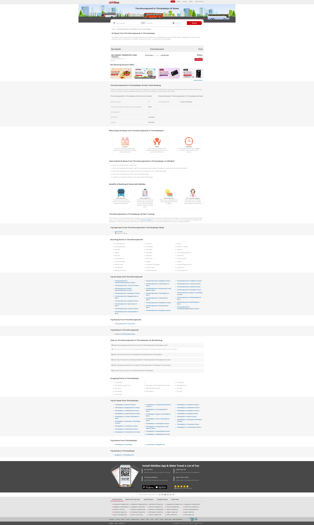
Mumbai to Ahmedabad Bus (156, 509)
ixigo (116, 523)
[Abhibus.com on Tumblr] (170, 494)
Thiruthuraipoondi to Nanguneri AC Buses (127, 293)
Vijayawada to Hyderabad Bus (192, 504)
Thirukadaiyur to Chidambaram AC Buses (127, 410)
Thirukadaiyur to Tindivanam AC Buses (126, 429)
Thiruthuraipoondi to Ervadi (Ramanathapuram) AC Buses (123, 289)
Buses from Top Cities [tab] (133, 499)
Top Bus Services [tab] (162, 499)
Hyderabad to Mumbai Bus (156, 504)
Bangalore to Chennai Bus (138, 507)
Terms (157, 519)
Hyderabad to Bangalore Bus (121, 504)
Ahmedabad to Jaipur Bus (120, 512)
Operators (112, 519)
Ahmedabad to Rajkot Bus (138, 512)
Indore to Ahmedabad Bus (191, 509)
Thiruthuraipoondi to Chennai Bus (125, 323)
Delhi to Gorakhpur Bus (155, 514)
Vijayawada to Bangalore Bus (174, 504)
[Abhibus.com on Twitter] (162, 494)
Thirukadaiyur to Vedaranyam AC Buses (157, 423)
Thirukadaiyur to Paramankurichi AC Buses (127, 432)
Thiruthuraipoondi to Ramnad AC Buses (126, 301)
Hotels (185, 1)
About (122, 519)
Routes (118, 519)
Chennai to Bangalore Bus (156, 507)
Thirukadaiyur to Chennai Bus (123, 444)
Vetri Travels (118, 231)
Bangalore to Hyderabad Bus (121, 507)
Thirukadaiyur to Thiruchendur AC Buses (189, 427)
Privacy (161, 519)
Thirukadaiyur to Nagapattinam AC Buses (127, 407)
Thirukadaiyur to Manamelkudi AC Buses (158, 431)
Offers (191, 1)
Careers (142, 519)
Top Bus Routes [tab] (117, 499)
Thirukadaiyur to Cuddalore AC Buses (188, 404)
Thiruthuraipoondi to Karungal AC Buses (189, 289)
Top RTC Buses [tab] (148, 499)
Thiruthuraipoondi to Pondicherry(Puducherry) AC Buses (125, 281)
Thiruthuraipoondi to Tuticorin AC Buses (127, 285)
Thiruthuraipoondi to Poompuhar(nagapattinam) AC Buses (188, 307)
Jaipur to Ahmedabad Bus (120, 514)
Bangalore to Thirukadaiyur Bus (124, 455)
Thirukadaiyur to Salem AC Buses (187, 416)
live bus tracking (146, 220)
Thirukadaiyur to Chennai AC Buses (125, 404)
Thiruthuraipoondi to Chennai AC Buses (189, 284)
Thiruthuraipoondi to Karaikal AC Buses (189, 286)
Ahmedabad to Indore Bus (156, 512)
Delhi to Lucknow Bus (137, 514)
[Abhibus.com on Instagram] (168, 494)
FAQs (152, 519)
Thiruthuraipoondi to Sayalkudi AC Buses (158, 281)
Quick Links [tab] (175, 499)
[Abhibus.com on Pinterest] (173, 494)
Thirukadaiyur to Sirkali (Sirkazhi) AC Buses (127, 413)
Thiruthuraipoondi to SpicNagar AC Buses (158, 310)
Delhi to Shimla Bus (172, 514)
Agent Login (168, 519)
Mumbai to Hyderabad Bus (138, 509)
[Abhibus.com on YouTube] (165, 494)
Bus (173, 1)
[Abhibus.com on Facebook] (159, 494)
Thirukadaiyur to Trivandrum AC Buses (126, 426)
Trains (178, 1)
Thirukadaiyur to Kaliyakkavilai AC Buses (158, 434)
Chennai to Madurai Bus (173, 507)
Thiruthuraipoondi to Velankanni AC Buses (158, 302)
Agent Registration (177, 519)
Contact (128, 519)
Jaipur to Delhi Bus (189, 512)
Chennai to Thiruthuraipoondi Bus (125, 334)
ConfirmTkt (122, 523)
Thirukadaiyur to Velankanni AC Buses (188, 407)
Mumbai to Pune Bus (119, 509)
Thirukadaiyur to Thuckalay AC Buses (188, 424)
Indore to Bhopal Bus (172, 509)
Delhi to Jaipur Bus (189, 514)
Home (113, 29)
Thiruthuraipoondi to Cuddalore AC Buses (189, 281)
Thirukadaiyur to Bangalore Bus (155, 444)
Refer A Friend (199, 1)
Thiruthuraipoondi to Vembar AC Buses (126, 308)
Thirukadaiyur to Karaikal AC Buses (187, 413)
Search (194, 23)
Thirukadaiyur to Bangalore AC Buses (188, 410)
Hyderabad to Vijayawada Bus (139, 504)
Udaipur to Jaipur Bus (172, 512)
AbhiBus (111, 523)
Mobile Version (135, 519)
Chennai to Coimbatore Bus (191, 507)
